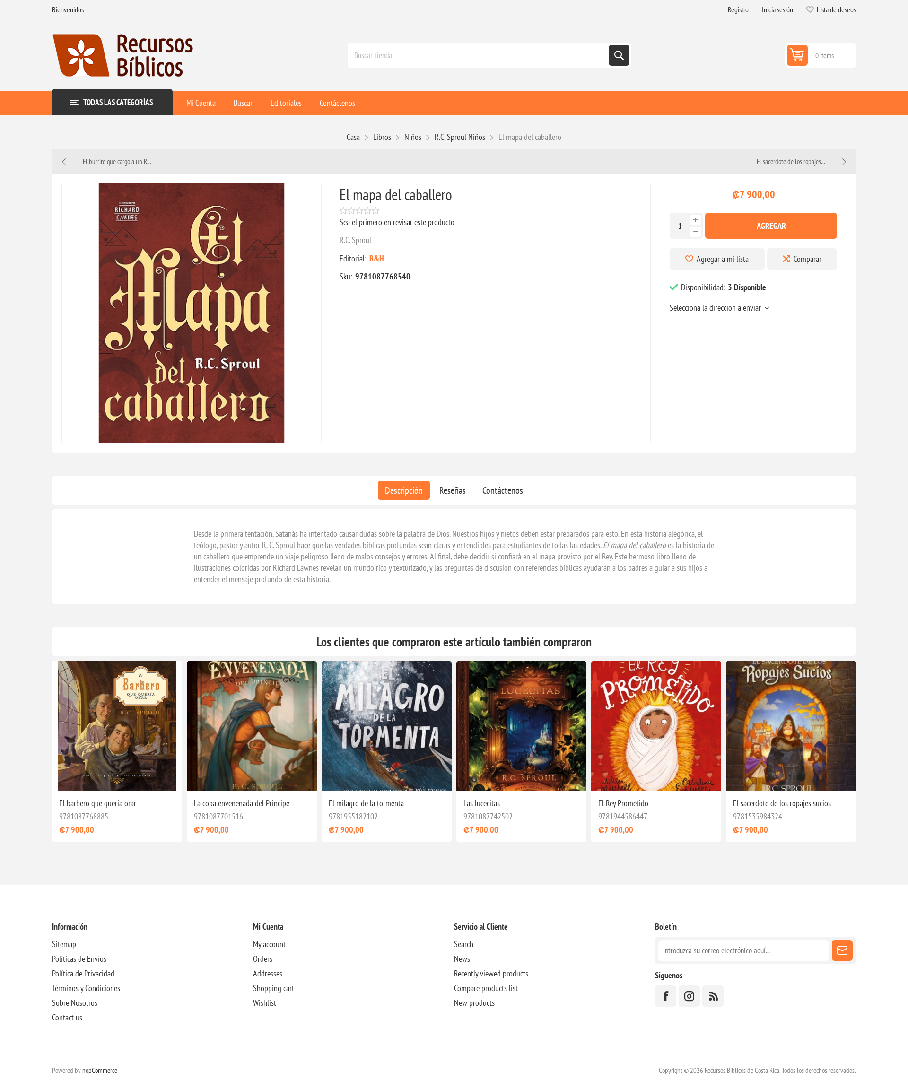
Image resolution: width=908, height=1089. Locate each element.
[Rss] (713, 996)
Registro (738, 9)
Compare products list (486, 988)
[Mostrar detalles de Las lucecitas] (521, 726)
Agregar (771, 225)
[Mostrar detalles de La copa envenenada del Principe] (252, 726)
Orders (262, 958)
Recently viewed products (491, 973)
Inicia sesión (777, 9)
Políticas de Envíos (79, 958)
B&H (376, 258)
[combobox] (479, 55)
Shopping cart (273, 988)
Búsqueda (619, 55)
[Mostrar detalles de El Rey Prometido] (656, 726)
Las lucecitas (481, 803)
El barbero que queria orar (97, 803)
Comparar (807, 258)
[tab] (404, 490)
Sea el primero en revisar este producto (397, 222)
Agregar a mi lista (723, 258)
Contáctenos (502, 490)
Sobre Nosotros (74, 1002)
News (462, 958)
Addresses (267, 973)
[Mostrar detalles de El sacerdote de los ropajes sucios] (791, 726)
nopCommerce (99, 1070)
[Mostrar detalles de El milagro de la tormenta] (387, 726)
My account (269, 944)
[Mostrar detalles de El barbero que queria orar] (117, 726)
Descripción (404, 490)
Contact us (67, 1017)
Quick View (106, 775)
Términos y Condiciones (86, 988)
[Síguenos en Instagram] (689, 996)
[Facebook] (665, 996)
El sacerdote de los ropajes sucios (782, 803)
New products (474, 1002)
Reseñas (452, 490)
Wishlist (264, 1002)
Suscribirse (842, 950)
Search (463, 944)
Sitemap (64, 944)
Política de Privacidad (83, 973)
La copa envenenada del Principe (241, 803)
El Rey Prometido (623, 803)
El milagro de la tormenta (366, 803)
